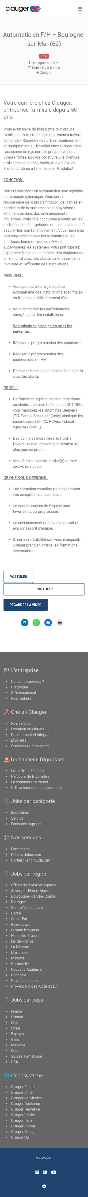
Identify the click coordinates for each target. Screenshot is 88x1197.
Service (17, 818)
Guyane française (25, 930)
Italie (15, 1039)
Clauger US (20, 1137)
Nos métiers (21, 698)
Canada (17, 1017)
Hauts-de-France (25, 935)
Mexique (18, 1045)
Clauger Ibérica (23, 1115)
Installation (20, 812)
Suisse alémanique (26, 1056)
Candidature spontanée (30, 746)
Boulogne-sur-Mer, (45, 63)
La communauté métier (29, 782)
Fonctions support (26, 824)
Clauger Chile (22, 1092)
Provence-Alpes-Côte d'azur (34, 986)
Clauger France (23, 1087)
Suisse (17, 1050)
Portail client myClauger (30, 860)
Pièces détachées (26, 854)
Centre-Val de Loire (27, 907)
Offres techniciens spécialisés (36, 787)
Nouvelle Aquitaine (26, 969)
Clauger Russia (23, 1126)
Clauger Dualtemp (25, 1103)
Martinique (19, 952)
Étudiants (18, 740)
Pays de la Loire (24, 980)
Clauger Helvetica (25, 1109)
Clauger (46, 72)
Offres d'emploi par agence (33, 885)
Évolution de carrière (28, 729)
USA (14, 1062)
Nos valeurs (21, 723)
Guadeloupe (21, 924)
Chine (15, 1028)
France (16, 1011)
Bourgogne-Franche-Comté (33, 896)
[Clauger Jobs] (27, 9)
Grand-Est (19, 919)
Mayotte (18, 958)
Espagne (18, 1034)
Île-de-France (22, 941)
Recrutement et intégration (32, 734)
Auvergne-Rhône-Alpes (30, 890)
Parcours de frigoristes (30, 776)
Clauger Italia (21, 1120)
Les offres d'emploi (27, 771)
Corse (16, 913)
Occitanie (18, 975)
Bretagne (18, 902)
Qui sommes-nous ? (27, 681)
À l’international (23, 693)
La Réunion (20, 947)
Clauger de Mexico (26, 1098)
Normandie (20, 964)
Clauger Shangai (24, 1132)
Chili (14, 1022)
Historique (19, 687)
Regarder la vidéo (26, 605)
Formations (20, 849)
